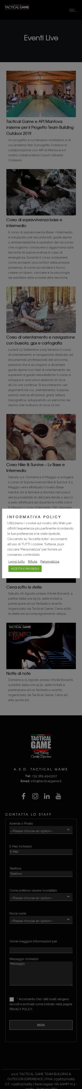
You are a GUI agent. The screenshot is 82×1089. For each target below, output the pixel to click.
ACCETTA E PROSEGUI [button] (25, 568)
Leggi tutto (16, 562)
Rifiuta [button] (32, 562)
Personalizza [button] (49, 562)
